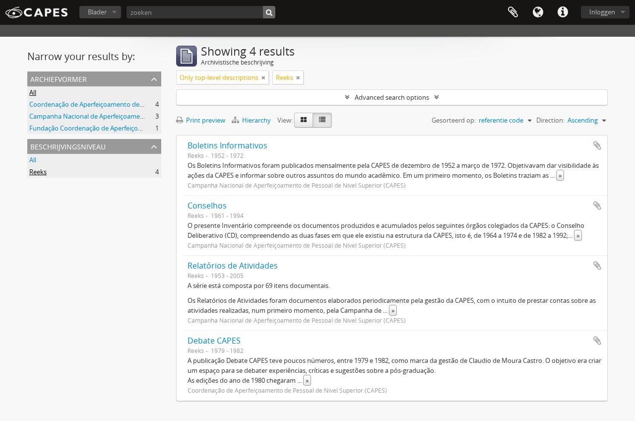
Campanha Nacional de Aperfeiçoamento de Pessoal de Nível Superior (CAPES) (144, 116)
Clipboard (513, 12)
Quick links (562, 12)
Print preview (205, 120)
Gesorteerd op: (454, 120)
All (32, 92)
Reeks (38, 171)
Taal (537, 12)
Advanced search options (392, 97)
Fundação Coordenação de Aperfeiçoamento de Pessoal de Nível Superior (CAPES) (149, 128)
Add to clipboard (597, 145)
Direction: (550, 120)
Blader (97, 11)
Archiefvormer (58, 78)
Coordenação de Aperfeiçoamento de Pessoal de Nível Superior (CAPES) (134, 104)
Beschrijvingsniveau (68, 145)
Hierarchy (256, 120)
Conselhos (207, 205)
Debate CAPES (214, 340)
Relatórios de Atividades (233, 265)
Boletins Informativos (227, 145)
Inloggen (602, 11)
